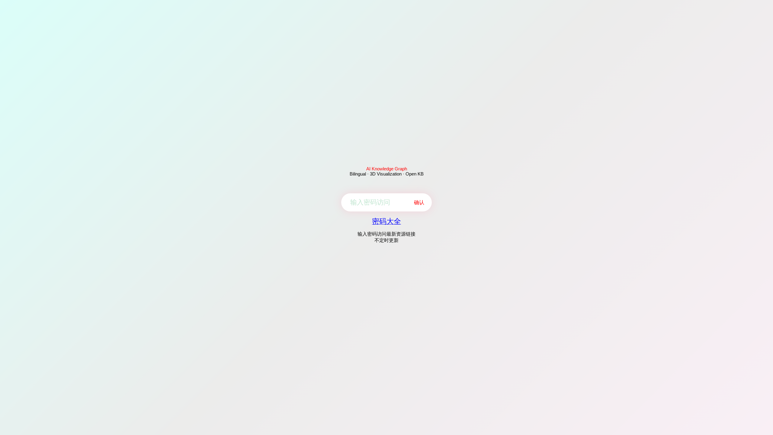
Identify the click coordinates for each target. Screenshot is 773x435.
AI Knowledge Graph (386, 168)
